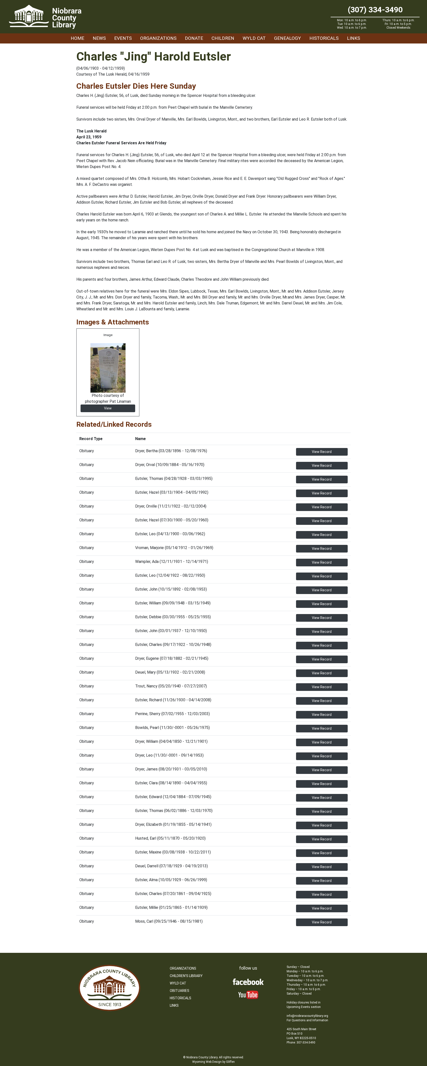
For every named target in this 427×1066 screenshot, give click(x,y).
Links (353, 38)
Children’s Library (186, 976)
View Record (322, 452)
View (108, 408)
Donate (194, 38)
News (99, 38)
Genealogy (287, 38)
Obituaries (179, 991)
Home (77, 38)
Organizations (158, 38)
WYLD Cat (254, 38)
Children (223, 38)
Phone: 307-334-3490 (301, 1042)
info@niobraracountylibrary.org (307, 1016)
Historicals (324, 38)
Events (123, 38)
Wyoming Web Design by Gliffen (213, 1062)
